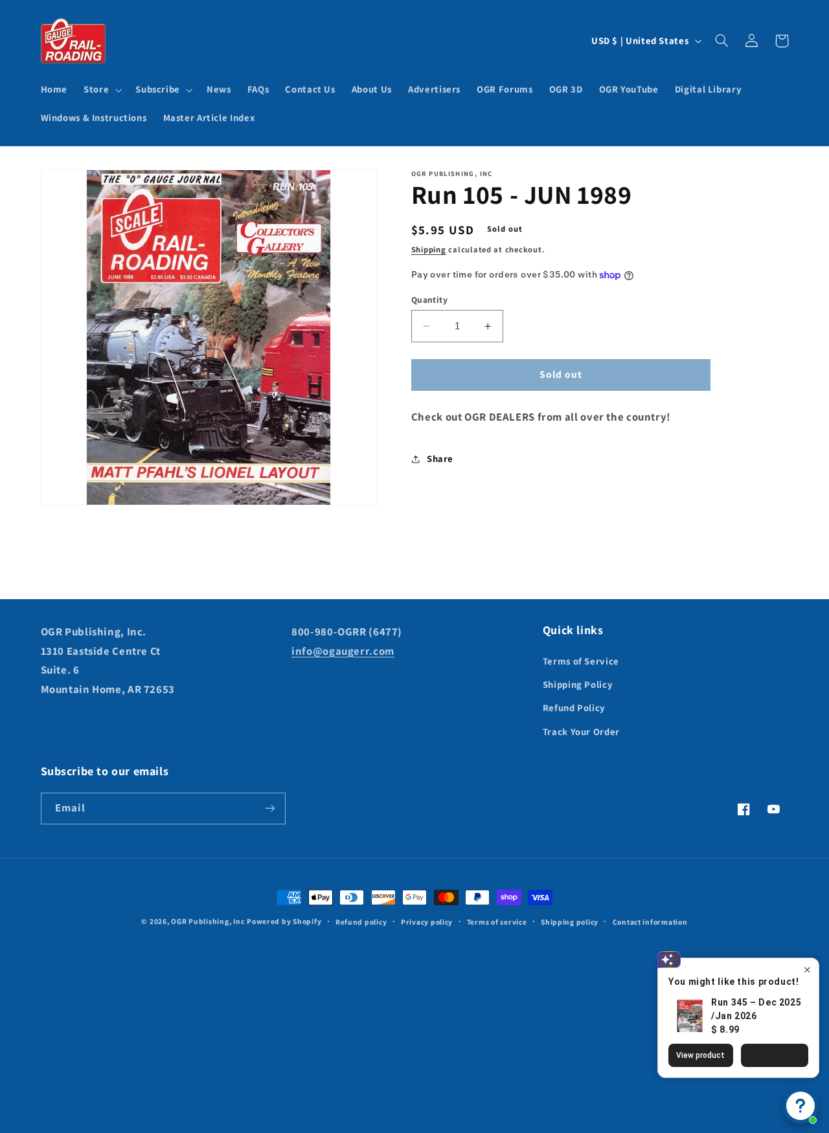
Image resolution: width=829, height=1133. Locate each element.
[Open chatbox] (800, 1106)
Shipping (428, 249)
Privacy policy (427, 922)
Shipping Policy (578, 684)
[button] (102, 90)
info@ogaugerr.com (342, 651)
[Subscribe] (269, 808)
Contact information (650, 922)
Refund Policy (574, 707)
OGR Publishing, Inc (207, 921)
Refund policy (361, 922)
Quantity (429, 299)
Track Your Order (581, 731)
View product (700, 1055)
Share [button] (440, 458)
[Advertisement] (414, 1019)
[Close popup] (807, 969)
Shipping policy (569, 922)
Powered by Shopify (284, 921)
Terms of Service (581, 661)
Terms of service (497, 922)
